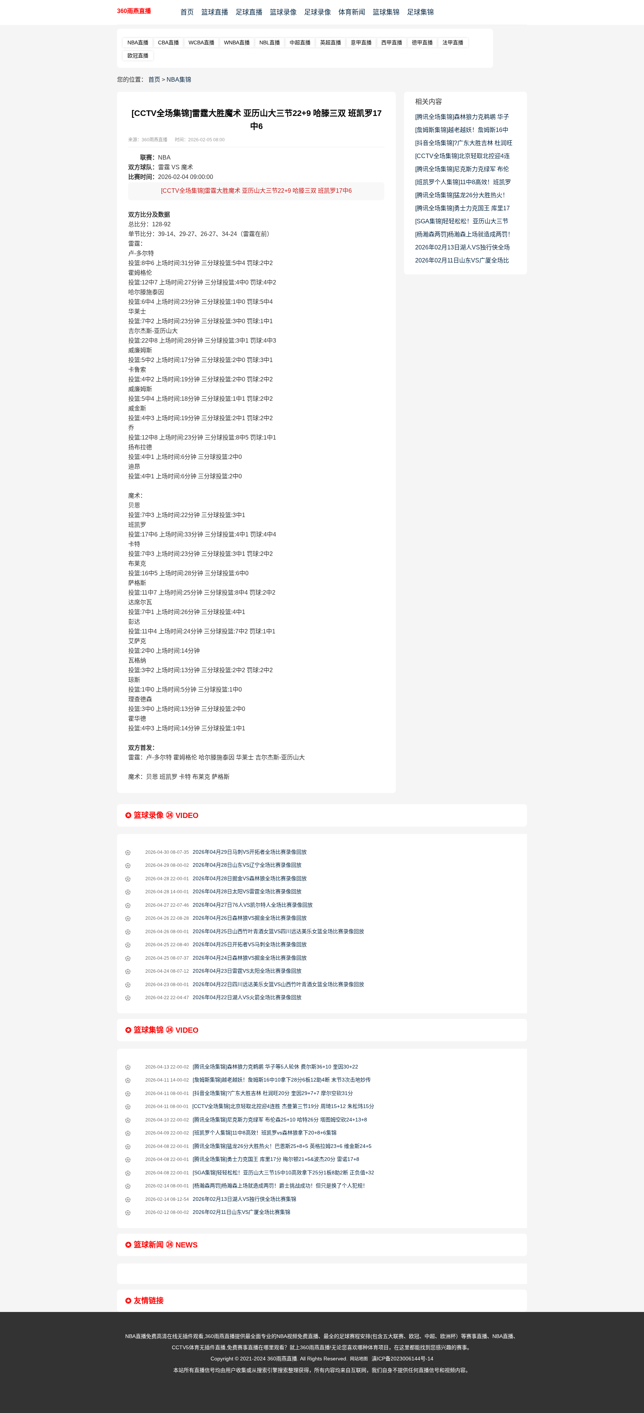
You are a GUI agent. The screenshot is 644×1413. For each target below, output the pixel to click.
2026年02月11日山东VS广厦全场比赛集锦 (462, 262)
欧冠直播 (137, 56)
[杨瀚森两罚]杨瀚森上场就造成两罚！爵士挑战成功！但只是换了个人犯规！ (464, 236)
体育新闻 (351, 12)
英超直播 (330, 42)
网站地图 (359, 1359)
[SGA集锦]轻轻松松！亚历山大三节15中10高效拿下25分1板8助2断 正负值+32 (463, 223)
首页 (187, 12)
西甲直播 (391, 42)
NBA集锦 (179, 79)
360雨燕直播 (134, 11)
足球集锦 (420, 12)
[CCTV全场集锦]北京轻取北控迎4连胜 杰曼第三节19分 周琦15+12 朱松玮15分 (462, 158)
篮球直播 (214, 12)
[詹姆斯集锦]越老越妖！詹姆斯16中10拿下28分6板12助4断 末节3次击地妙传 (463, 131)
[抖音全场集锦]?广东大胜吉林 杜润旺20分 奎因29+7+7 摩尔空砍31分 (463, 145)
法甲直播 (452, 42)
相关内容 (428, 102)
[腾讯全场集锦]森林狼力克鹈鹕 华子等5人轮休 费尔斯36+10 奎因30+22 (462, 118)
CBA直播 (168, 42)
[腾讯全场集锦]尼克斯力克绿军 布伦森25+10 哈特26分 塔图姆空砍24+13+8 (462, 171)
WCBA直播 (201, 42)
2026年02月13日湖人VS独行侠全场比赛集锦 (462, 249)
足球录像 (317, 12)
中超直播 (300, 42)
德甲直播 (422, 42)
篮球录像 (283, 12)
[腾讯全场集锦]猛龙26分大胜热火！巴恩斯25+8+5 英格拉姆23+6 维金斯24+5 (463, 197)
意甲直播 (361, 42)
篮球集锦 (386, 12)
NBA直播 (137, 42)
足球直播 (249, 12)
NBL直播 (269, 42)
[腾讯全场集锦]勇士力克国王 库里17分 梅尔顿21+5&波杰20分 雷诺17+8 (462, 210)
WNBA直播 (237, 42)
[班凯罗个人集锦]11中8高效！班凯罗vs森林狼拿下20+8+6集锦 (463, 184)
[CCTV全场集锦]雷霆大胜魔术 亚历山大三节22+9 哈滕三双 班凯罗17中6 (256, 191)
